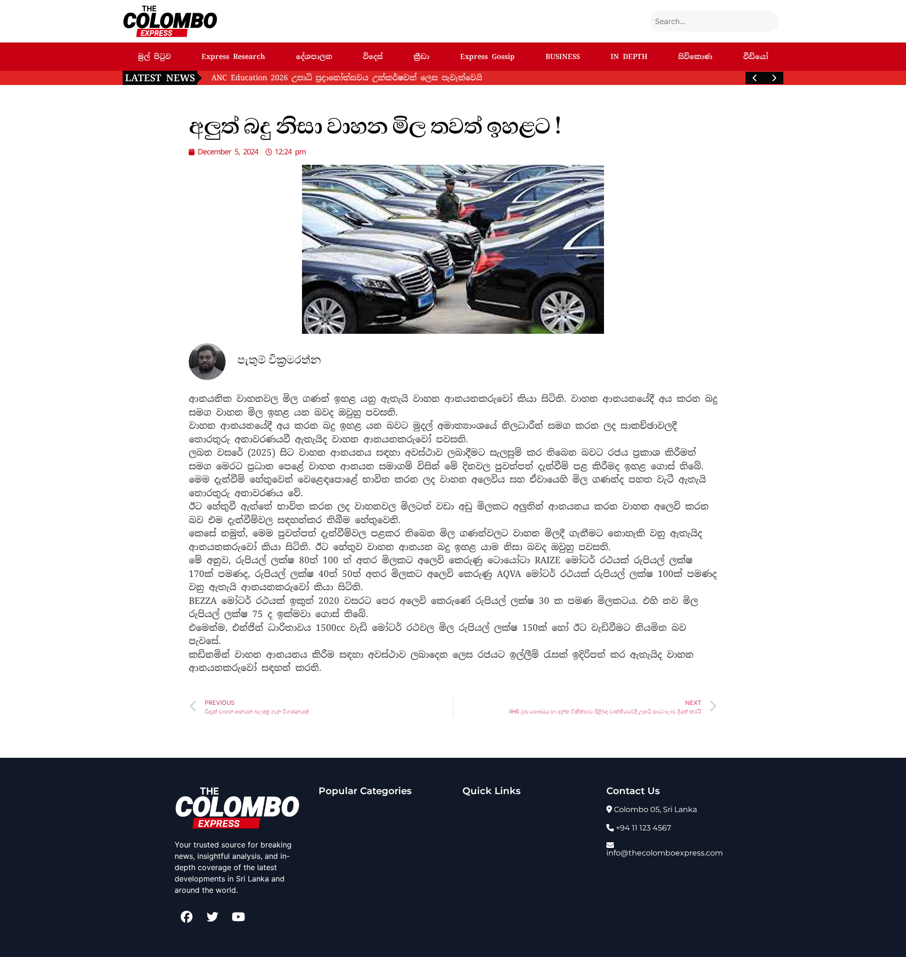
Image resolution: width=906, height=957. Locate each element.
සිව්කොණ (695, 56)
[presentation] (755, 78)
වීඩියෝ (755, 56)
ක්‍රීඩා (421, 56)
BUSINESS (562, 56)
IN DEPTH (629, 56)
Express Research (233, 56)
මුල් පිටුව (154, 56)
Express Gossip (487, 56)
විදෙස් (373, 56)
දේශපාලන (314, 56)
